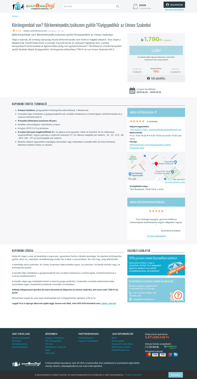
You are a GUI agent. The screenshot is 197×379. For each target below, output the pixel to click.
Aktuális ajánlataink (21, 338)
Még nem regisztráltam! (174, 9)
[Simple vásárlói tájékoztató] (171, 347)
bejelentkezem (176, 4)
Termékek (16, 341)
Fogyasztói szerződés (122, 344)
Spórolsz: (175, 69)
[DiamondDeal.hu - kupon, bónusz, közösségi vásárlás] (33, 6)
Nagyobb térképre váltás (175, 182)
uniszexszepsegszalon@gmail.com (164, 129)
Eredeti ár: (137, 69)
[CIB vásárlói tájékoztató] (152, 347)
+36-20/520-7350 (138, 129)
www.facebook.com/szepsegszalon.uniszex (150, 144)
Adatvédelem (118, 341)
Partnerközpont (85, 338)
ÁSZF (114, 338)
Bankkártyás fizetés (121, 347)
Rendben (175, 374)
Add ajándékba (157, 78)
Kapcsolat (50, 353)
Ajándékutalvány (20, 344)
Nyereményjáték (20, 347)
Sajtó (47, 350)
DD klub (49, 344)
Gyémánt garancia (120, 350)
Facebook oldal (137, 147)
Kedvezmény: (156, 68)
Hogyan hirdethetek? (88, 341)
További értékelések (156, 236)
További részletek (133, 375)
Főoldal (15, 16)
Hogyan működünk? (54, 338)
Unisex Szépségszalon (142, 112)
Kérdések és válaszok (55, 347)
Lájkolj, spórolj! (108, 303)
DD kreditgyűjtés (53, 341)
